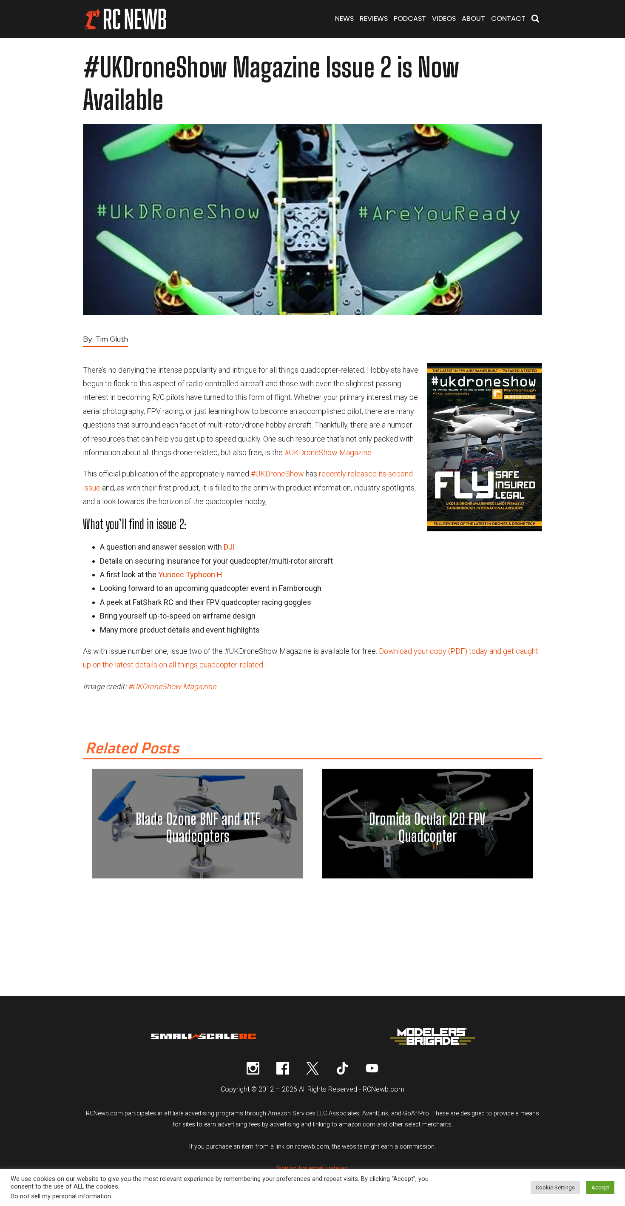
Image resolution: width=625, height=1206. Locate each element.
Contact (508, 18)
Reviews (374, 18)
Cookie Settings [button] (555, 1187)
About (473, 18)
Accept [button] (600, 1187)
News (344, 18)
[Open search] (535, 19)
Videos (444, 18)
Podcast (410, 18)
